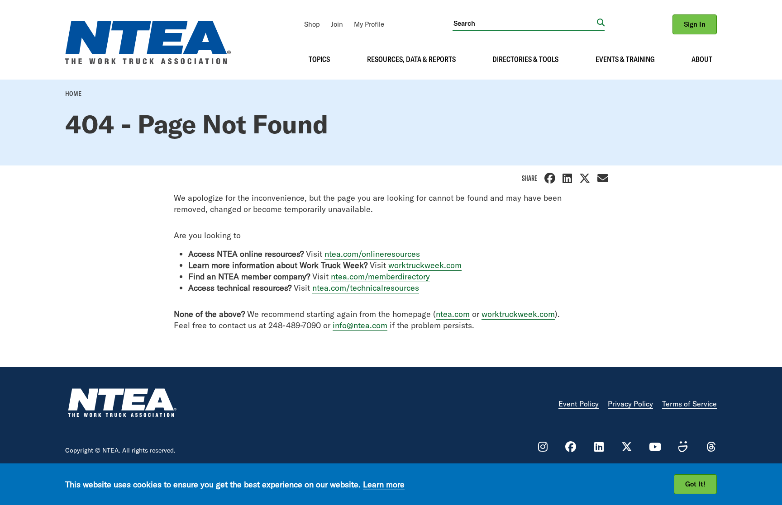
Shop (312, 24)
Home (73, 94)
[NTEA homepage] (148, 61)
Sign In (695, 24)
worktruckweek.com (425, 265)
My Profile (369, 24)
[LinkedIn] (567, 179)
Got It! (695, 484)
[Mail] (602, 179)
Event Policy (578, 403)
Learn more (384, 484)
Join (337, 24)
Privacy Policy (630, 403)
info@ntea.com (360, 325)
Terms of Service (689, 403)
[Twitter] (584, 179)
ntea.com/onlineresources (372, 254)
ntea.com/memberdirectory (380, 276)
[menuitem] (312, 24)
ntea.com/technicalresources (365, 288)
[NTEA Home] (121, 404)
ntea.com (453, 314)
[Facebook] (549, 179)
